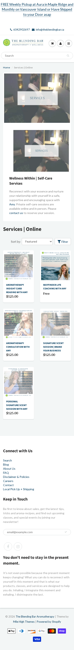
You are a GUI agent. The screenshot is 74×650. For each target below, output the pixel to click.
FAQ (6, 472)
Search (7, 460)
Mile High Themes (24, 621)
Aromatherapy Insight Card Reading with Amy (17, 288)
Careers (8, 481)
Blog (6, 464)
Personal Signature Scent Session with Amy (16, 405)
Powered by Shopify (49, 621)
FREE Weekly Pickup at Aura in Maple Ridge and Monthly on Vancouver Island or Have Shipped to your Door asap (37, 9)
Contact (8, 485)
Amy (12, 204)
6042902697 (21, 29)
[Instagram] (18, 546)
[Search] (68, 55)
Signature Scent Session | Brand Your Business (53, 347)
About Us (9, 468)
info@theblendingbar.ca (50, 29)
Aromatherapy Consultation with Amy (18, 347)
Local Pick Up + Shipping (18, 489)
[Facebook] (8, 546)
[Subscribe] (65, 532)
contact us (16, 213)
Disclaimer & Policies (16, 477)
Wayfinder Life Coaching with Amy (54, 286)
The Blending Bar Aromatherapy (35, 616)
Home (6, 67)
